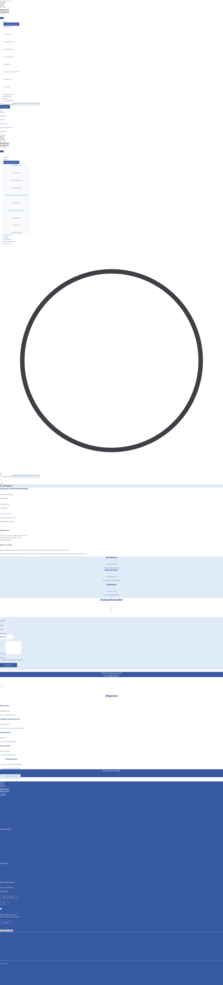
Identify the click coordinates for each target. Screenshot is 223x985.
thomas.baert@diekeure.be (8, 741)
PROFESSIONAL (5, 950)
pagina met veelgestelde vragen (27, 550)
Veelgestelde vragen (6, 850)
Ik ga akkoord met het (12, 660)
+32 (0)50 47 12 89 (111, 564)
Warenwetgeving (8, 94)
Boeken (2, 112)
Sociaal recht (7, 79)
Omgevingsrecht (8, 49)
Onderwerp (3, 634)
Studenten (3, 874)
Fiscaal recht (7, 34)
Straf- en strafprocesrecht (11, 72)
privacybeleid (19, 660)
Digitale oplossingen (6, 127)
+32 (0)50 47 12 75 (111, 591)
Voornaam (3, 621)
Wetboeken (3, 116)
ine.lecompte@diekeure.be (8, 755)
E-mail (2, 629)
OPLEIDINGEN (4, 958)
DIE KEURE (3, 935)
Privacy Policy (4, 976)
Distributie (3, 860)
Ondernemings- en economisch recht (16, 195)
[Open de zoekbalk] (1, 474)
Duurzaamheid (4, 855)
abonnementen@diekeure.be (111, 580)
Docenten (3, 879)
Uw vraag (3, 653)
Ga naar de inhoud (5, 1)
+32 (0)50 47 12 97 (111, 577)
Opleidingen (3, 131)
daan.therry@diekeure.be (7, 715)
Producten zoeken (7, 104)
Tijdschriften (4, 124)
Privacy (2, 658)
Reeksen (2, 120)
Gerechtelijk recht (8, 42)
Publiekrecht (7, 64)
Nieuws (2, 845)
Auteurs (2, 869)
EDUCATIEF (4, 943)
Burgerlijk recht (8, 27)
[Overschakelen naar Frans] (1, 134)
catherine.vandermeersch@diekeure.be (12, 728)
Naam (2, 625)
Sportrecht (6, 87)
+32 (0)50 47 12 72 (5, 514)
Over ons (2, 834)
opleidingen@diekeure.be (111, 595)
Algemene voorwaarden (7, 984)
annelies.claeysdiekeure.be (11, 768)
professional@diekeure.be (8, 518)
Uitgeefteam (3, 840)
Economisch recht (8, 57)
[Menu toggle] (2, 18)
